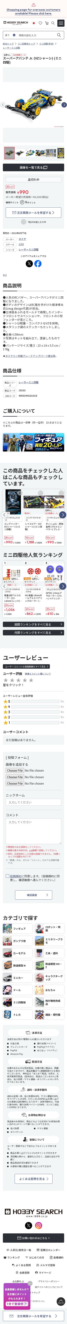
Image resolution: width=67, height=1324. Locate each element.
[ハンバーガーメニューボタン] (60, 23)
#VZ (5, 274)
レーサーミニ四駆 (29, 249)
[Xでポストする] (29, 263)
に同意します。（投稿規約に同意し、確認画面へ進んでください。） (35, 878)
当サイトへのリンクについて (49, 1287)
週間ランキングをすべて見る (32, 624)
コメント (12, 815)
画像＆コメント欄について (38, 673)
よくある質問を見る (32, 1179)
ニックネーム (15, 795)
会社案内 (17, 1281)
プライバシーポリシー (48, 1281)
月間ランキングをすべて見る (32, 632)
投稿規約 (15, 876)
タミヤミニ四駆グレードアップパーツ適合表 (30, 356)
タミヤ (22, 239)
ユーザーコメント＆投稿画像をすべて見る (25, 666)
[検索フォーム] (53, 23)
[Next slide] (64, 105)
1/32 (21, 244)
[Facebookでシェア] (37, 263)
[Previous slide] (3, 105)
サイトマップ (33, 1292)
